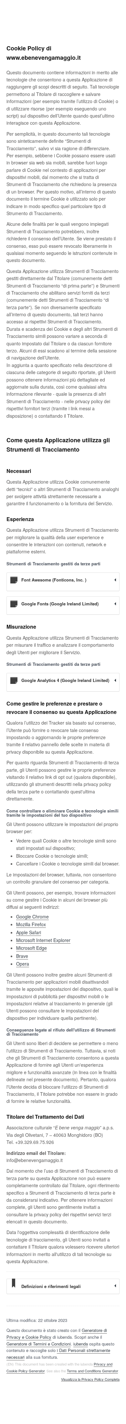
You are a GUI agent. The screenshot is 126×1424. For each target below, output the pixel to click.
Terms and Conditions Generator (92, 1370)
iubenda (80, 1344)
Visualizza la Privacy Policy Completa (90, 1379)
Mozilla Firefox (31, 924)
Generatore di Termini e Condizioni (38, 1344)
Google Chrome (32, 916)
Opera (22, 963)
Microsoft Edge (31, 948)
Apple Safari (28, 932)
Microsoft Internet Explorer (43, 940)
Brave (22, 956)
